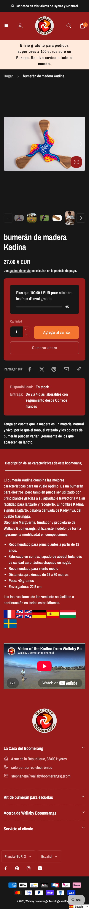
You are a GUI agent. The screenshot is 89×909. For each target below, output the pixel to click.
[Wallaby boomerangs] (44, 734)
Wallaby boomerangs (36, 901)
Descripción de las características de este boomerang (43, 463)
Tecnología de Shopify (60, 901)
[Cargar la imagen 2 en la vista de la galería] (32, 218)
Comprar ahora (44, 347)
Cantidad (16, 321)
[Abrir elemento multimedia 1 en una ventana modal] (44, 144)
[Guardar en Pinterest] (53, 369)
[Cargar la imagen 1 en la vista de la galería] (19, 218)
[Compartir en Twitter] (41, 369)
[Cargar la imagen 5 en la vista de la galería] (70, 218)
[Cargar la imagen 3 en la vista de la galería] (44, 218)
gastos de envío (20, 270)
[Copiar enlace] (78, 369)
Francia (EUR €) (15, 856)
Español (46, 856)
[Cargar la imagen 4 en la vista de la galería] (57, 218)
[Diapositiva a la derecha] (80, 143)
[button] (6, 25)
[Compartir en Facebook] (29, 369)
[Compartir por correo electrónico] (66, 369)
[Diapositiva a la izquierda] (8, 143)
